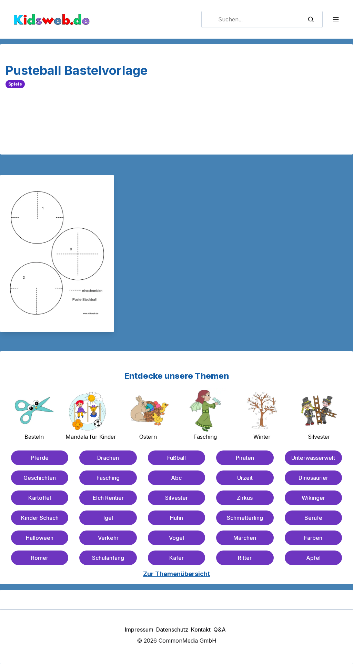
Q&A (219, 629)
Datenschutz (172, 629)
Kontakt (201, 629)
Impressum (139, 629)
